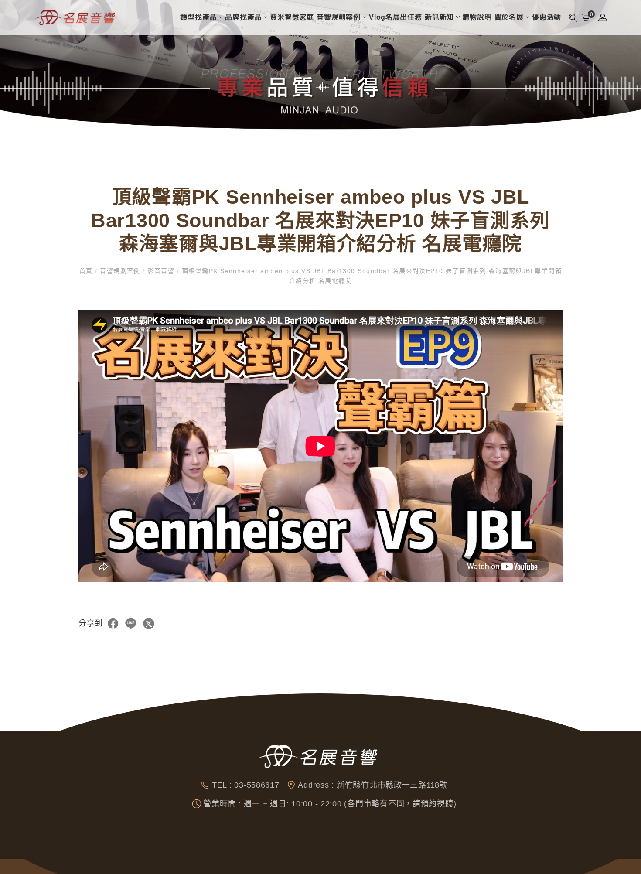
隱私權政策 (201, 866)
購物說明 (476, 17)
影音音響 (161, 270)
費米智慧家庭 (292, 17)
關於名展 (509, 17)
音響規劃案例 (338, 17)
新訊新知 (439, 17)
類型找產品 (198, 17)
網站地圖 (175, 866)
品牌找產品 (243, 17)
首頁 (87, 270)
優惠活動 (546, 17)
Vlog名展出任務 (395, 17)
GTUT (153, 866)
